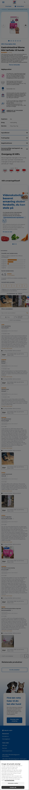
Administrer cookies (13, 783)
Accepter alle (13, 787)
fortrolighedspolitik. (9, 780)
